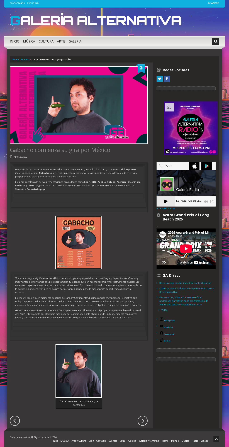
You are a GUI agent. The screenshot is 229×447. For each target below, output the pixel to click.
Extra (123, 440)
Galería (75, 41)
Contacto (101, 440)
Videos (204, 440)
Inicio (15, 41)
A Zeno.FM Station (166, 208)
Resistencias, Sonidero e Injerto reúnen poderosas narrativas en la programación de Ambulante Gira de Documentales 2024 (183, 301)
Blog (91, 440)
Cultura (46, 41)
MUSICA (64, 440)
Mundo (175, 440)
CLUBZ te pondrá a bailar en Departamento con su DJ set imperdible (186, 290)
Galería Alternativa (95, 20)
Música (29, 41)
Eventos (25, 59)
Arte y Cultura (79, 440)
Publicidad (33, 3)
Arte (61, 41)
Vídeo (164, 309)
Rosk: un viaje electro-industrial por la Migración (185, 283)
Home (16, 59)
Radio (195, 440)
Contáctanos (17, 3)
